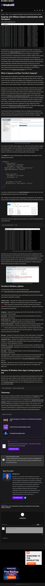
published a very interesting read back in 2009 (18, 95)
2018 (7, 14)
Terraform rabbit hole (15, 51)
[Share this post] (39, 10)
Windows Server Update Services (17, 105)
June (10, 14)
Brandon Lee (15, 474)
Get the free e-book (13, 448)
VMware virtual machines (18, 69)
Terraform (35, 396)
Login (42, 524)
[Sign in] (37, 10)
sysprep (37, 506)
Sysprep (35, 65)
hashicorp (21, 506)
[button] (34, 10)
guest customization (13, 506)
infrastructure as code (29, 506)
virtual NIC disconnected (31, 257)
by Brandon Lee (11, 22)
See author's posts (18, 497)
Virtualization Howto (26, 584)
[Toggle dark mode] (42, 10)
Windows (8, 507)
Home (2, 14)
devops (6, 506)
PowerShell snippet (8, 382)
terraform (3, 507)
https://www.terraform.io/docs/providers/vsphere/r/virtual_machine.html (22, 291)
